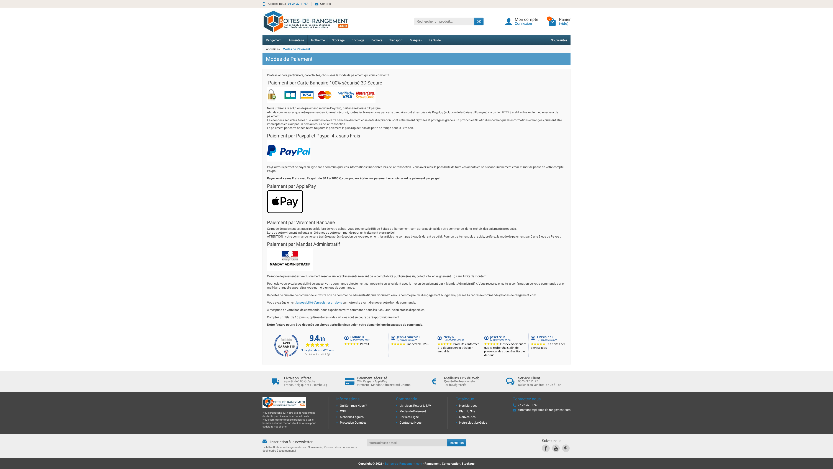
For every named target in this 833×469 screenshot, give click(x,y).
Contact (325, 3)
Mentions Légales (352, 417)
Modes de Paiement (413, 411)
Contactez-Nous (410, 422)
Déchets (376, 40)
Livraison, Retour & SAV (415, 405)
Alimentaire (296, 40)
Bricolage (358, 40)
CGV (343, 411)
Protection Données (353, 422)
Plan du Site (467, 411)
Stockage (338, 40)
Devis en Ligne (409, 417)
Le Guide (435, 40)
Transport (396, 40)
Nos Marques (468, 405)
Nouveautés (559, 40)
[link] (545, 448)
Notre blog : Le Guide (473, 422)
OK (479, 21)
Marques (416, 40)
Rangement (274, 40)
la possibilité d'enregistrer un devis (319, 302)
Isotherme (318, 40)
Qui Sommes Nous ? (353, 405)
